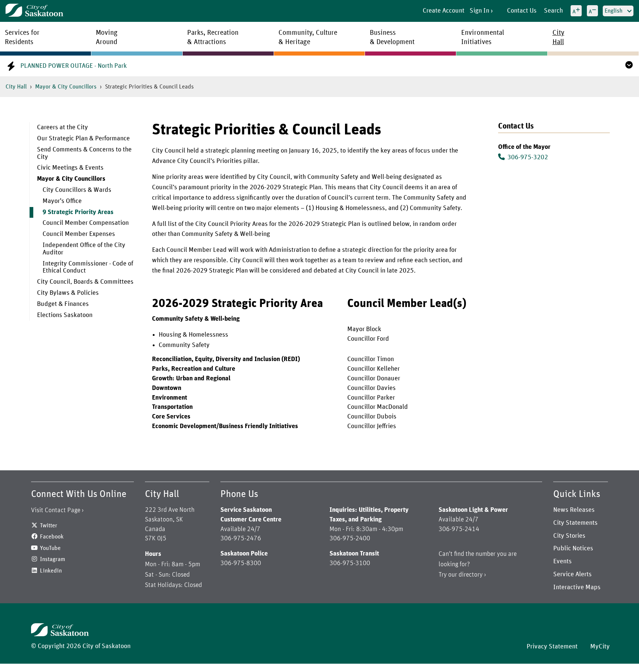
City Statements (575, 523)
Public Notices (573, 548)
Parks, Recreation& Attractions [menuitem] (213, 37)
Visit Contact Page (55, 510)
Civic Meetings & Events (70, 167)
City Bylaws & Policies (68, 293)
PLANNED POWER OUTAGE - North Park (73, 66)
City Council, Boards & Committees (85, 281)
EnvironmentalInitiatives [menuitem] (482, 37)
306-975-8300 (240, 563)
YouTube (50, 548)
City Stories (569, 536)
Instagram (52, 559)
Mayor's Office (62, 201)
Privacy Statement (552, 646)
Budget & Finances (63, 304)
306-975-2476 (240, 538)
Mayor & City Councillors (66, 87)
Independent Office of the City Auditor (84, 249)
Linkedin (51, 571)
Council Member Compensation (86, 223)
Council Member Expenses (79, 234)
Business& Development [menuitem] (392, 37)
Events (562, 561)
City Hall (16, 87)
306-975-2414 (459, 529)
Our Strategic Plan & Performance (83, 138)
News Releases (574, 510)
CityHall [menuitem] (558, 37)
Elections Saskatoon (64, 315)
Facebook (52, 537)
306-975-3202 (527, 157)
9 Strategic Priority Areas (78, 212)
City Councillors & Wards (77, 190)
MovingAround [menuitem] (107, 37)
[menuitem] (85, 127)
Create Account (443, 10)
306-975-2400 (349, 538)
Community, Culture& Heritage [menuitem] (307, 37)
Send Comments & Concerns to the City (84, 153)
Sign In (479, 10)
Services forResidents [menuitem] (22, 37)
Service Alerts (572, 574)
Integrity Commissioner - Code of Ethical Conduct (88, 267)
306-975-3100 (349, 563)
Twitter (48, 525)
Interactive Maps (577, 587)
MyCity (600, 646)
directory (471, 574)
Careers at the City (62, 127)
